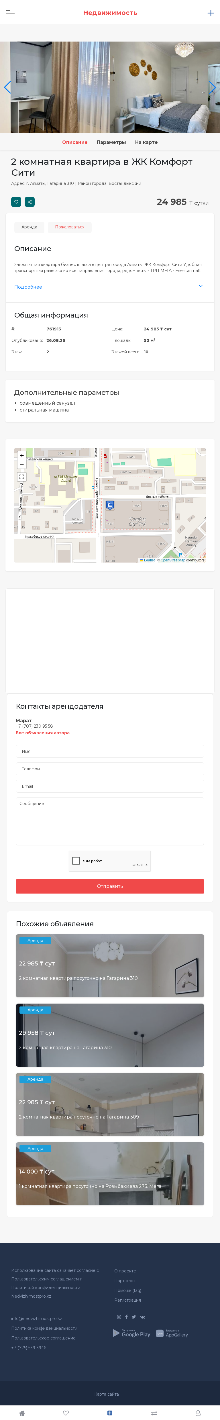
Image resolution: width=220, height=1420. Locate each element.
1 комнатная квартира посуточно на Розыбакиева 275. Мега (90, 1186)
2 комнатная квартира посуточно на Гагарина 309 (79, 1117)
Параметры (111, 142)
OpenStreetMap (173, 559)
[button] (110, 505)
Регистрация (127, 1300)
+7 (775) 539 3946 (28, 1347)
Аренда (29, 227)
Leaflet (149, 559)
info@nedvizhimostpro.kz (36, 1318)
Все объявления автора (43, 732)
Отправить (110, 886)
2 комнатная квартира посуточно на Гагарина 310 (78, 978)
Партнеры (124, 1280)
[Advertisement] (110, 637)
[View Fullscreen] (21, 477)
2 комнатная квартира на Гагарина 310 (65, 1047)
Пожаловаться (70, 227)
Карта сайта (106, 1394)
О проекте (125, 1271)
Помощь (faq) (127, 1290)
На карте (146, 142)
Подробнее (28, 287)
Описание (75, 142)
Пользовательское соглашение (43, 1338)
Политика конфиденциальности (44, 1328)
